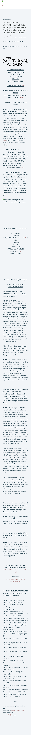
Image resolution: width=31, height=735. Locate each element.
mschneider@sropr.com (10, 715)
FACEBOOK (12, 570)
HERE (22, 168)
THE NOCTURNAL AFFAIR (21, 38)
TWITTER (20, 570)
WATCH (24, 238)
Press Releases (10, 38)
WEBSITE (6, 570)
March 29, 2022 (7, 19)
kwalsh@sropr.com (17, 710)
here (4, 140)
